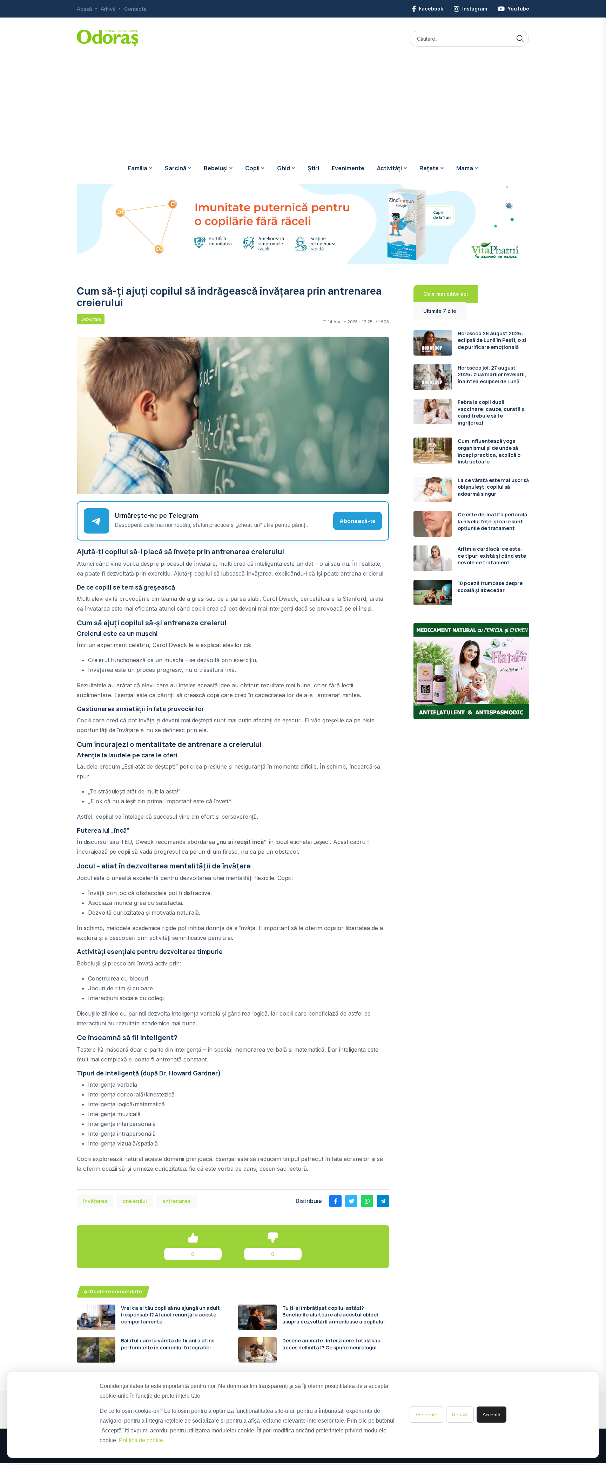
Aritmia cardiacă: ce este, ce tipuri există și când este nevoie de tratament (492, 555)
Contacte (135, 9)
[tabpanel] (471, 468)
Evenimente (348, 168)
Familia (137, 168)
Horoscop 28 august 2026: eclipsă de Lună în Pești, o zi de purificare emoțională (492, 340)
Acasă (84, 9)
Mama (464, 168)
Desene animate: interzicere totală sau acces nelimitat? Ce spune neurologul (331, 1344)
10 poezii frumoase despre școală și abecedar (490, 586)
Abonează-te (357, 520)
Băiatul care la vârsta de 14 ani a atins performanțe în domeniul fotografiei (167, 1344)
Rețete (429, 168)
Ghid (283, 168)
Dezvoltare (90, 319)
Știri (313, 168)
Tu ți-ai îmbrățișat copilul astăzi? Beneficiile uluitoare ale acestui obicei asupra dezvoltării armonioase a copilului (333, 1315)
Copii (252, 168)
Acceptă (491, 1414)
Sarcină (175, 168)
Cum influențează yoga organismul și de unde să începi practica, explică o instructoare (489, 451)
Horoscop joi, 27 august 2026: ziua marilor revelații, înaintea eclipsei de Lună (492, 374)
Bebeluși (216, 168)
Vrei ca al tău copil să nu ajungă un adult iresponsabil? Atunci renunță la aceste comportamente (170, 1315)
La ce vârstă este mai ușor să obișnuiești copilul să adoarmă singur (493, 487)
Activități (389, 168)
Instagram (474, 9)
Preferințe (426, 1414)
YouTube (518, 9)
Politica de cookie (141, 1440)
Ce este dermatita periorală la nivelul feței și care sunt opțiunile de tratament (492, 521)
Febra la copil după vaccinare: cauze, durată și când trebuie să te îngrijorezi (492, 412)
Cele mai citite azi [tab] (445, 294)
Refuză (460, 1414)
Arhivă (108, 9)
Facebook (431, 9)
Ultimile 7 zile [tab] (439, 311)
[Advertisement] (303, 100)
